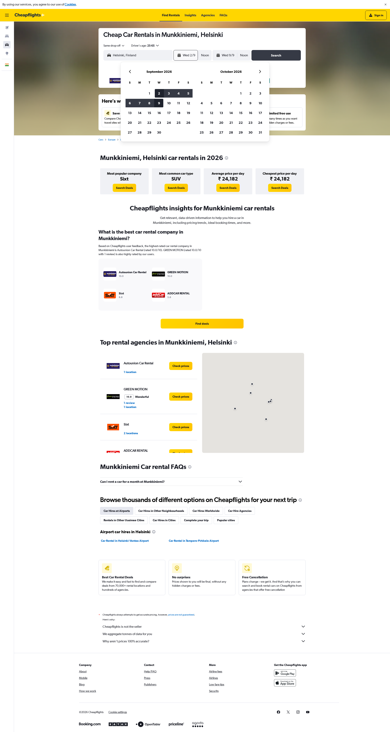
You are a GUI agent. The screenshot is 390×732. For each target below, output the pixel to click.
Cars (101, 139)
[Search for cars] (7, 45)
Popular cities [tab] (226, 520)
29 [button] (149, 132)
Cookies (70, 4)
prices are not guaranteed (181, 614)
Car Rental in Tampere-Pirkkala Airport (194, 540)
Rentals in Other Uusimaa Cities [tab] (124, 520)
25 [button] (179, 122)
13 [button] (130, 113)
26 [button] (188, 122)
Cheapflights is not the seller (122, 627)
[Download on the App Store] (285, 682)
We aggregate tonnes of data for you (127, 634)
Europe (111, 139)
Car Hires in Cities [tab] (164, 520)
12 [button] (188, 103)
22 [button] (149, 122)
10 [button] (169, 103)
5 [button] (188, 93)
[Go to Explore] (7, 53)
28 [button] (140, 132)
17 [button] (169, 113)
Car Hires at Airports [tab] (117, 510)
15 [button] (149, 113)
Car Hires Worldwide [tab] (206, 510)
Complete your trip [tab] (196, 520)
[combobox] (114, 46)
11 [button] (178, 103)
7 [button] (140, 103)
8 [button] (149, 103)
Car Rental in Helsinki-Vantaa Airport (125, 540)
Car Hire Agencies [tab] (239, 510)
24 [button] (169, 122)
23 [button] (159, 122)
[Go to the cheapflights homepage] (30, 15)
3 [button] (169, 93)
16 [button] (159, 113)
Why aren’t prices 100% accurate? (126, 641)
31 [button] (260, 132)
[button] (385, 4)
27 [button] (130, 132)
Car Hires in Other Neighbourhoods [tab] (161, 510)
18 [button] (178, 113)
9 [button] (159, 103)
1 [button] (149, 93)
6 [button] (130, 103)
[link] (124, 188)
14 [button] (139, 113)
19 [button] (188, 113)
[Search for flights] (7, 28)
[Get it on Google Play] (285, 673)
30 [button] (159, 132)
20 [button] (130, 122)
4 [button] (179, 93)
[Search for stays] (7, 36)
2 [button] (159, 93)
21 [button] (139, 122)
